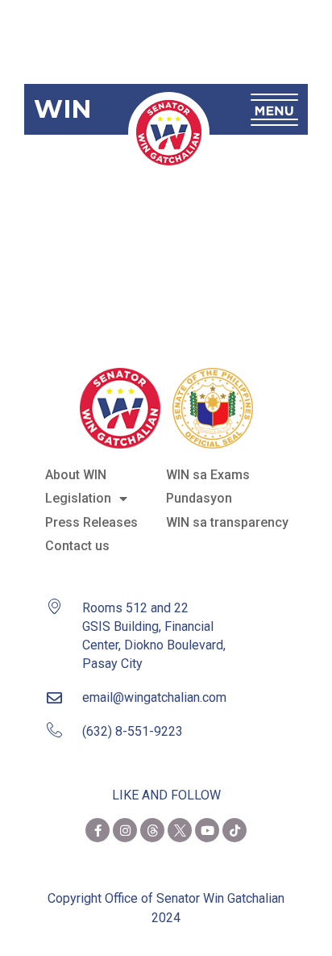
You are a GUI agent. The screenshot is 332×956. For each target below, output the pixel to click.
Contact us (77, 545)
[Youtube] (207, 830)
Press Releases (91, 522)
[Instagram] (125, 830)
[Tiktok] (234, 830)
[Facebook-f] (97, 830)
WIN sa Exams (208, 474)
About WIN (75, 474)
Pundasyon (199, 498)
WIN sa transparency (227, 522)
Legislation (78, 498)
